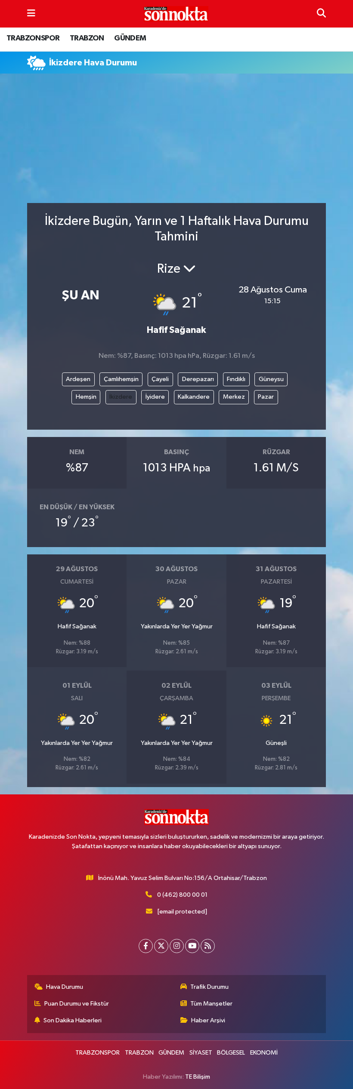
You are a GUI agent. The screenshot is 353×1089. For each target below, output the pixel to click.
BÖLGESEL (231, 1052)
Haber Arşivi (208, 1020)
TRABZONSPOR (32, 38)
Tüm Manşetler (211, 1003)
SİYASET (200, 1052)
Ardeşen (78, 379)
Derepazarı (198, 379)
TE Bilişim (197, 1077)
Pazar (266, 397)
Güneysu (271, 379)
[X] (161, 946)
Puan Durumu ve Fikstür (76, 1003)
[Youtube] (192, 946)
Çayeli (160, 379)
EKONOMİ (264, 1052)
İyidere (155, 397)
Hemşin (86, 397)
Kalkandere (194, 397)
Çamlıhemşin (121, 379)
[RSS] (208, 946)
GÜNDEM (130, 38)
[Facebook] (146, 946)
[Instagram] (177, 946)
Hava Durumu (64, 987)
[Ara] (321, 13)
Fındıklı (236, 379)
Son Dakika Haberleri (72, 1020)
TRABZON (87, 38)
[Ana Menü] (31, 13)
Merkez (234, 397)
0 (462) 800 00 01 (182, 895)
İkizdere (120, 397)
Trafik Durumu (209, 987)
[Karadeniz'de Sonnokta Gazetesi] (176, 14)
